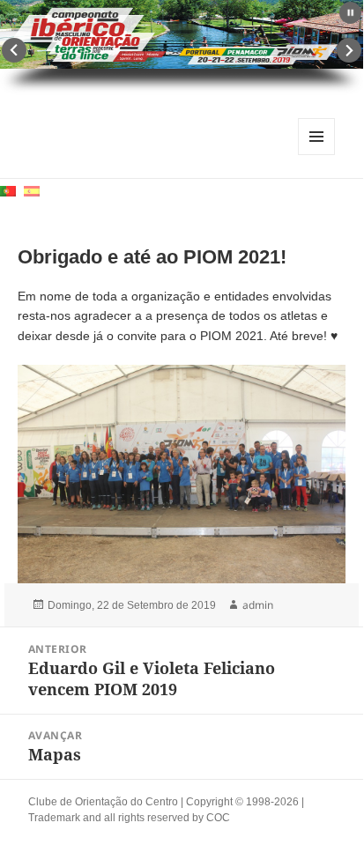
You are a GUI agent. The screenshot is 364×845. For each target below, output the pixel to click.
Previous (14, 50)
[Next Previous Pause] (181, 47)
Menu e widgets (317, 154)
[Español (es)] (32, 189)
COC (218, 818)
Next (349, 50)
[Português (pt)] (8, 189)
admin (257, 604)
